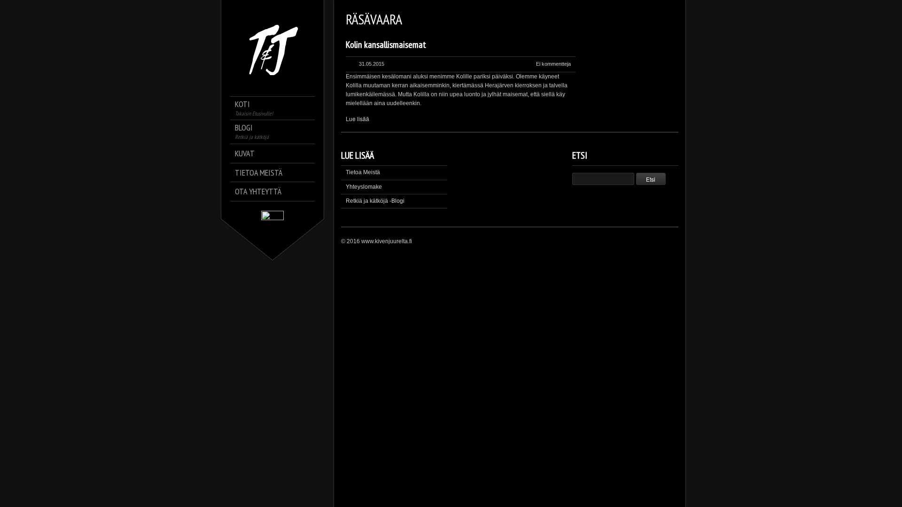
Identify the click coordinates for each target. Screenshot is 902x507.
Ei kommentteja (553, 64)
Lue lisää (357, 119)
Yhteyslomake (364, 187)
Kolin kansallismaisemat (386, 44)
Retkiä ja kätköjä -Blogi (375, 201)
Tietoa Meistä (363, 172)
